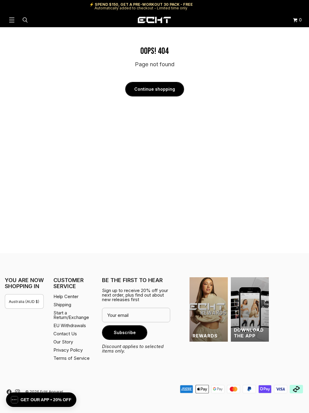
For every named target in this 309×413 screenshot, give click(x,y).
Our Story (63, 342)
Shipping (253, 6)
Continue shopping (154, 89)
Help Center (284, 6)
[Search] (25, 20)
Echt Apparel (51, 391)
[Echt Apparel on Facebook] (9, 392)
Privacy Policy (68, 350)
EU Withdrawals (69, 325)
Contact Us (65, 334)
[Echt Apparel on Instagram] (17, 392)
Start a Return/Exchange (71, 315)
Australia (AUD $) (24, 301)
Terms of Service (71, 358)
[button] (41, 399)
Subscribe (125, 332)
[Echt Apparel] (154, 20)
